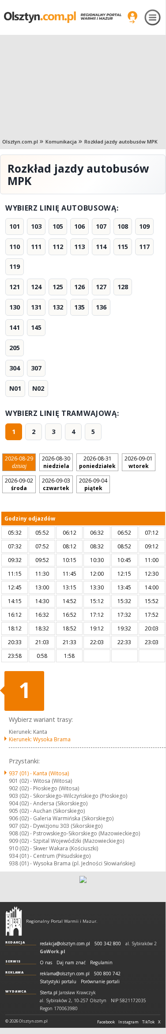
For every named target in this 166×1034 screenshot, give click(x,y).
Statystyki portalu (58, 982)
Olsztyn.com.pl (20, 141)
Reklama (14, 972)
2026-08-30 (56, 462)
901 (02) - (40, 781)
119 (14, 266)
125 (58, 287)
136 (101, 307)
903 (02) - (68, 796)
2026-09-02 (19, 484)
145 (36, 327)
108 (122, 226)
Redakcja (15, 942)
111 (36, 246)
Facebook (106, 1022)
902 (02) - (44, 788)
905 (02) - (47, 811)
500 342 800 (107, 944)
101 (14, 226)
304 (14, 368)
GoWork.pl (52, 951)
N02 (38, 388)
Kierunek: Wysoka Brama (40, 739)
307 (36, 368)
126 (79, 287)
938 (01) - (72, 863)
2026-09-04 (93, 484)
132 (58, 307)
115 (122, 246)
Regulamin (101, 963)
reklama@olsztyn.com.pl (65, 974)
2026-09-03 (56, 484)
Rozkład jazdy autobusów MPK (121, 141)
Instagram (128, 1022)
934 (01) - (50, 856)
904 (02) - (48, 803)
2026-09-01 (138, 462)
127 (101, 287)
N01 (15, 388)
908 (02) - (74, 833)
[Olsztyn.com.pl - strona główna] (13, 921)
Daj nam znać (71, 963)
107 (101, 226)
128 (122, 287)
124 (36, 287)
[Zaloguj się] (132, 17)
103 (36, 226)
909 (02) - (66, 841)
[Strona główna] (62, 17)
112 (58, 246)
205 (14, 347)
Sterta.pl (48, 993)
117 (144, 246)
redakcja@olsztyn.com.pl (65, 944)
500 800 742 (107, 974)
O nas (46, 963)
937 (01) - (39, 773)
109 (144, 226)
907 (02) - (55, 826)
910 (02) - (53, 848)
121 (14, 287)
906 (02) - (61, 818)
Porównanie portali (100, 982)
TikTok (148, 1022)
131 (36, 307)
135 (79, 307)
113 (79, 246)
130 (14, 307)
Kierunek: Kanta (28, 732)
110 (14, 246)
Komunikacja (61, 141)
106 (79, 226)
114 (101, 246)
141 (14, 327)
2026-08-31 (97, 462)
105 (58, 226)
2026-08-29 (19, 462)
